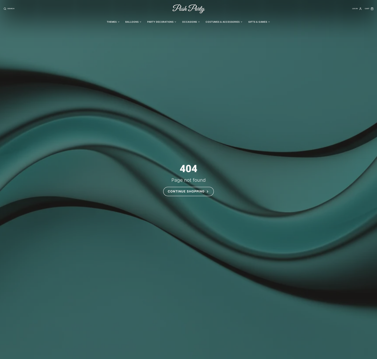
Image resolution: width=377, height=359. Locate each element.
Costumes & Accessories (223, 21)
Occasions (189, 21)
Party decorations (160, 21)
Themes (112, 21)
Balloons (132, 21)
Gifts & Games (257, 21)
